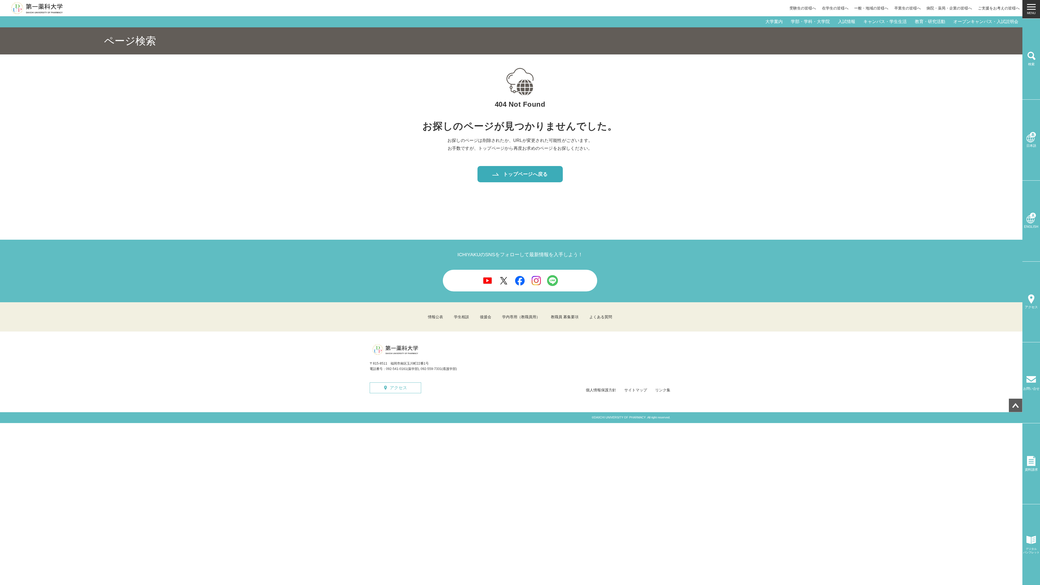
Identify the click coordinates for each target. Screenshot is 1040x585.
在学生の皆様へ (835, 8)
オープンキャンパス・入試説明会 (985, 21)
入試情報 (846, 21)
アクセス (398, 387)
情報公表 (435, 317)
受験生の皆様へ (802, 8)
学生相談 (461, 317)
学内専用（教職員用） (521, 317)
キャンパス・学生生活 (885, 21)
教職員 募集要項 (564, 317)
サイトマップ (635, 390)
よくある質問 (600, 317)
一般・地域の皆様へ (871, 8)
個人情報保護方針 (601, 390)
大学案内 (774, 21)
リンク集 (662, 390)
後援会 (485, 317)
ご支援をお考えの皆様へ (999, 8)
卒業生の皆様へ (907, 8)
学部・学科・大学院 (810, 21)
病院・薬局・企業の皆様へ (949, 8)
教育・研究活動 (930, 21)
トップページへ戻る (525, 174)
